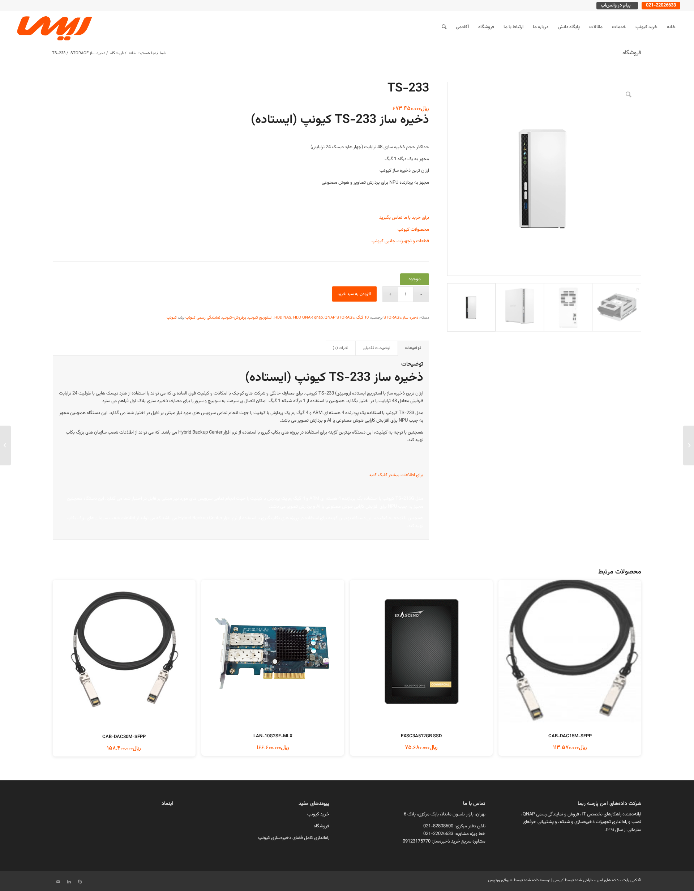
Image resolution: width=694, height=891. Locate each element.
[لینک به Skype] (79, 882)
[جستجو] (444, 27)
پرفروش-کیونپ (234, 318)
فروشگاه (631, 52)
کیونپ (172, 318)
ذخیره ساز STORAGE (401, 318)
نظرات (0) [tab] (340, 348)
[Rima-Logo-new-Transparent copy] (53, 27)
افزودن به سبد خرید (354, 294)
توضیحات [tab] (413, 348)
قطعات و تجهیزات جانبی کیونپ (400, 241)
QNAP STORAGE (340, 318)
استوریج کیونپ (260, 318)
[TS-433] (688, 445)
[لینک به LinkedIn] (69, 882)
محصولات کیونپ (413, 229)
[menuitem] (671, 27)
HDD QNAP (302, 318)
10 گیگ (362, 318)
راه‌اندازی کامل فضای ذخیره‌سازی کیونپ (293, 837)
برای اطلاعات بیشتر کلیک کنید (396, 475)
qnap (318, 318)
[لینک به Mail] (58, 882)
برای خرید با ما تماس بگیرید (404, 217)
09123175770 (416, 841)
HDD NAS (282, 318)
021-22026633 (661, 5)
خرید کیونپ (318, 814)
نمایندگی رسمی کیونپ (202, 318)
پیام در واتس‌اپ (616, 5)
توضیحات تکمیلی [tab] (376, 348)
